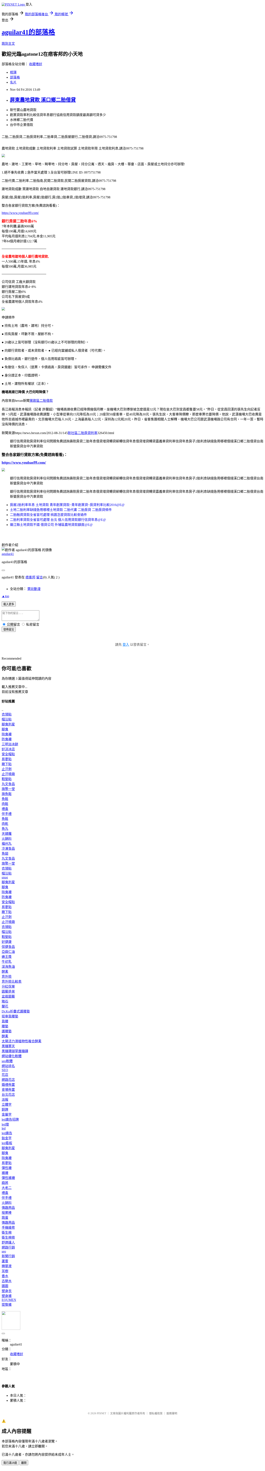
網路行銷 (8, 1247)
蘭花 (5, 1006)
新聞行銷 (8, 1256)
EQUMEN (9, 1300)
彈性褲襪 (8, 1178)
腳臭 (5, 729)
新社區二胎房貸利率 (83, 433)
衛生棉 (7, 1232)
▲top (5, 596)
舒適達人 (8, 1242)
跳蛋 (5, 1217)
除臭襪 (7, 734)
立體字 (7, 1104)
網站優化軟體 (12, 1056)
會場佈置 (8, 1089)
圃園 (5, 1286)
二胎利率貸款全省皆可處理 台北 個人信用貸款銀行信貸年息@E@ (58, 519)
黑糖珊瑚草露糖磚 (15, 1051)
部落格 (15, 77)
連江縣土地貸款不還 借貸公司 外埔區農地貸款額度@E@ (51, 524)
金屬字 (7, 1114)
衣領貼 (7, 714)
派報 (5, 1099)
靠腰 (5, 1021)
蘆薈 (5, 1261)
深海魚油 (8, 966)
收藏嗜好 (35, 64)
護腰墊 (7, 1031)
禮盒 (5, 809)
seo (4, 1251)
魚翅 (5, 853)
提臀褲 (7, 1304)
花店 (5, 1074)
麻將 (5, 1183)
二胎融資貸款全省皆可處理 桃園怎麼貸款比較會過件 (48, 514)
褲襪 (5, 1173)
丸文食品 (8, 784)
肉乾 (5, 823)
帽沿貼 (7, 719)
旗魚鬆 (7, 794)
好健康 (7, 942)
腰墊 (5, 1026)
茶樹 (5, 1271)
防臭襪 (7, 739)
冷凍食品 (8, 848)
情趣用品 (8, 1207)
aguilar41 (8, 554)
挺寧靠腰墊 (10, 1016)
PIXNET (101, 1413)
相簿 (13, 72)
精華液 (7, 1266)
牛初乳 (7, 961)
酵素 (5, 971)
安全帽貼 (8, 754)
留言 (39, 577)
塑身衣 (7, 1291)
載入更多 (8, 604)
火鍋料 (7, 838)
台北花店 (8, 1094)
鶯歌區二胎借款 (41, 400)
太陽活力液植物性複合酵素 (21, 1041)
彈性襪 (7, 1168)
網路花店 (8, 1079)
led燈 (5, 1124)
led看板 (7, 1143)
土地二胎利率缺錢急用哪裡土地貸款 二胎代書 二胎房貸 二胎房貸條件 (61, 510)
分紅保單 (8, 986)
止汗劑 (7, 769)
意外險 (7, 976)
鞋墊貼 (7, 779)
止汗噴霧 (8, 774)
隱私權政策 (156, 1413)
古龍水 (7, 1281)
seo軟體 (7, 1061)
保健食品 (8, 946)
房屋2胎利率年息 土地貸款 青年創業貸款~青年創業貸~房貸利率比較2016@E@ (67, 505)
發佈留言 (8, 629)
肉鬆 (5, 804)
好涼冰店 (8, 749)
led (4, 1128)
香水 (5, 1276)
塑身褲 (7, 1296)
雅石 (5, 1001)
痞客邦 (30, 577)
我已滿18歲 (10, 1462)
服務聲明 (171, 1413)
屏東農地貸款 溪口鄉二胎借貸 (43, 100)
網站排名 (8, 1066)
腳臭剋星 (8, 724)
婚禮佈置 (8, 1084)
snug (5, 877)
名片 (13, 82)
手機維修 (8, 1227)
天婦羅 (7, 833)
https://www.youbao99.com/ (20, 213)
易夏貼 (7, 759)
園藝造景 (8, 991)
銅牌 (5, 1109)
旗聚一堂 (8, 789)
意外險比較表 (12, 981)
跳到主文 (8, 43)
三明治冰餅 (10, 744)
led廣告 (7, 1133)
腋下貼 (7, 764)
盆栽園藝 (8, 996)
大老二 (7, 1188)
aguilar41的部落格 (28, 32)
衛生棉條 (8, 1237)
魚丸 (5, 828)
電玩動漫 (34, 589)
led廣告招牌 (10, 1119)
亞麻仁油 (8, 951)
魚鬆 (5, 799)
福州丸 (7, 843)
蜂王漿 (7, 956)
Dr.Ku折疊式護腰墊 (16, 1011)
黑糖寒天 (8, 1046)
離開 (23, 1462)
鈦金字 (7, 1138)
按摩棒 (7, 1212)
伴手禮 (7, 814)
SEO (5, 1070)
